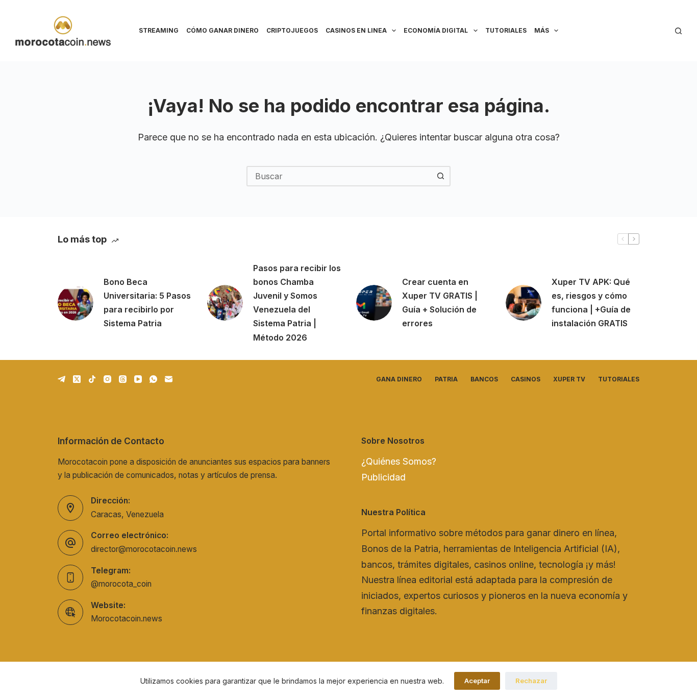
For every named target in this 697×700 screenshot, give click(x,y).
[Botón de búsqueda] (440, 176)
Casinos (525, 379)
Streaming (159, 30)
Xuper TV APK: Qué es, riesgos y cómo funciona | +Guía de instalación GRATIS (591, 303)
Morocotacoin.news (126, 618)
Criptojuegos (292, 30)
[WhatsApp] (153, 379)
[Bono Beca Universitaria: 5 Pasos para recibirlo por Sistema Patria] (75, 303)
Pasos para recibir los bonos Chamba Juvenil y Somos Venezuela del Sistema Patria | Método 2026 (297, 303)
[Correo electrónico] (168, 379)
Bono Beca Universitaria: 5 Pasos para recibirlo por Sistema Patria (147, 303)
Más (541, 30)
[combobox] (339, 176)
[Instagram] (107, 379)
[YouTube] (138, 379)
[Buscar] (678, 31)
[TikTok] (92, 379)
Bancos (484, 379)
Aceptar (477, 681)
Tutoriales (506, 30)
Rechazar (531, 681)
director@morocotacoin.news (144, 549)
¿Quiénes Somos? (398, 461)
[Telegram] (61, 379)
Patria (446, 379)
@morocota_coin (121, 584)
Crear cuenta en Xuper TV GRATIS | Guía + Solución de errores (440, 303)
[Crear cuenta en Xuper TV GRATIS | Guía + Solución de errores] (374, 303)
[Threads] (123, 379)
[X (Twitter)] (77, 379)
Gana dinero (399, 379)
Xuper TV (569, 379)
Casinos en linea (356, 30)
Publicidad (383, 477)
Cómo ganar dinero (222, 30)
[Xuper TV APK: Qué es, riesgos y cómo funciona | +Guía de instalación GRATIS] (523, 303)
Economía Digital (436, 30)
